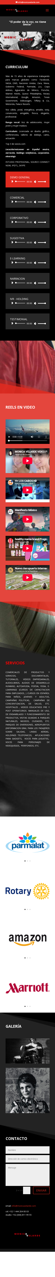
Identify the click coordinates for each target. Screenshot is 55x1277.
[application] (27, 181)
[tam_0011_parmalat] (28, 863)
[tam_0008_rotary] (28, 912)
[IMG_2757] (28, 1112)
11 (39, 1060)
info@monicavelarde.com (24, 1205)
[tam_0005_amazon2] (28, 960)
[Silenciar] (35, 181)
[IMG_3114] (28, 1062)
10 (37, 1060)
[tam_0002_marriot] (28, 1009)
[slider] (41, 181)
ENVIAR (41, 1190)
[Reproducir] (12, 181)
